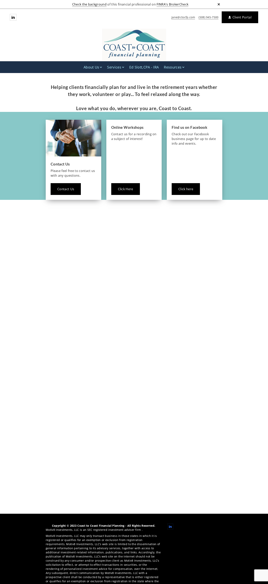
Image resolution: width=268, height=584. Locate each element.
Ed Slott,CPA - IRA (144, 67)
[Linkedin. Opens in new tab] (13, 17)
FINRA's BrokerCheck (172, 4)
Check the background (89, 4)
